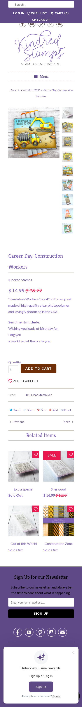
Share (30, 410)
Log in (18, 13)
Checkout (41, 19)
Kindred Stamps (20, 280)
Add (55, 410)
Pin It (43, 410)
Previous (18, 422)
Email (67, 410)
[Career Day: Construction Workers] (33, 132)
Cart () (61, 13)
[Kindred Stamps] (41, 48)
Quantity (14, 362)
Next (67, 422)
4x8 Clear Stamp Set (38, 395)
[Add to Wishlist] (35, 454)
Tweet (17, 410)
